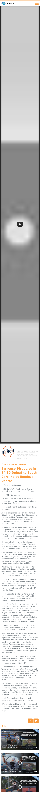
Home (18, 451)
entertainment (26, 451)
